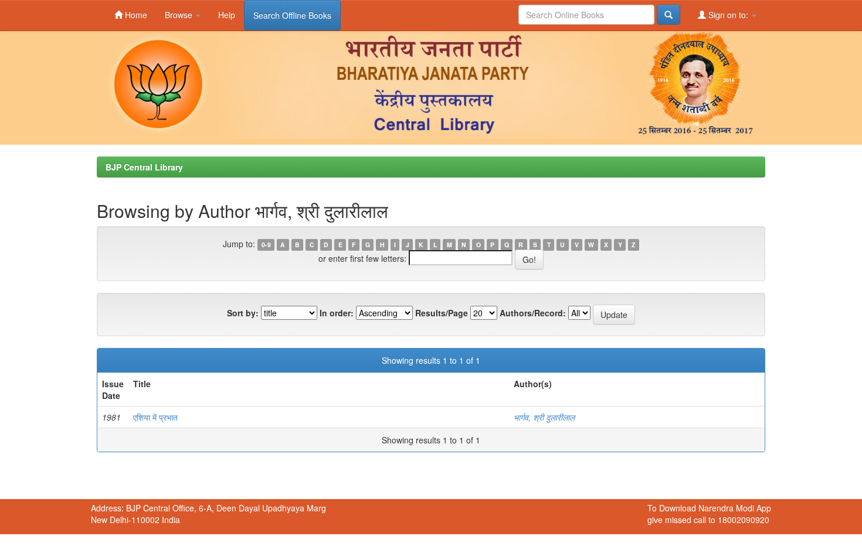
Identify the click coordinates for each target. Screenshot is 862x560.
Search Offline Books (292, 15)
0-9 (266, 244)
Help (226, 15)
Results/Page (441, 313)
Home (135, 15)
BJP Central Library (144, 167)
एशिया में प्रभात (155, 417)
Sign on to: (728, 15)
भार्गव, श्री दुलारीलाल (544, 417)
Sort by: (243, 313)
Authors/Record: (533, 313)
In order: (337, 313)
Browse (180, 15)
